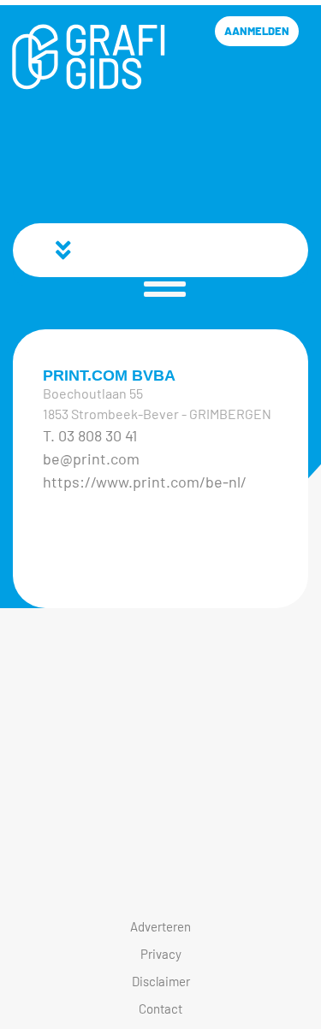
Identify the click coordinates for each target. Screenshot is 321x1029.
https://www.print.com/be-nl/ (145, 481)
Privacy (160, 953)
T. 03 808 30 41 (90, 435)
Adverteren (160, 926)
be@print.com (91, 458)
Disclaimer (161, 981)
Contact (160, 1008)
